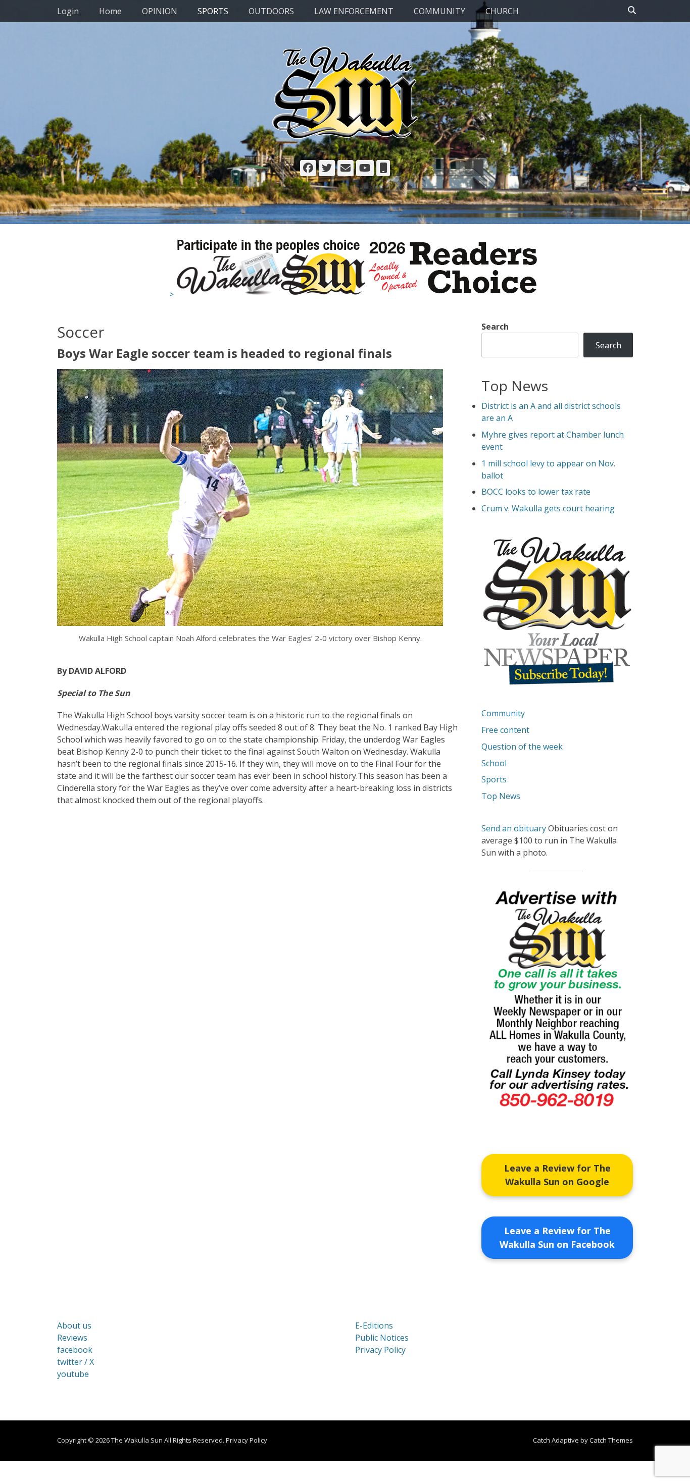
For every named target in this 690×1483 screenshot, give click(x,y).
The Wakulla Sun (137, 1440)
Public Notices (382, 1337)
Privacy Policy (380, 1349)
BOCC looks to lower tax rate (535, 491)
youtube (73, 1374)
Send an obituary (513, 828)
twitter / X (75, 1361)
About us (74, 1325)
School (494, 763)
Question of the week (522, 746)
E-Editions (374, 1325)
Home (110, 11)
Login (68, 11)
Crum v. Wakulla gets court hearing (548, 508)
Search (495, 326)
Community (503, 713)
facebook (74, 1349)
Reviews (72, 1337)
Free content (505, 729)
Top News (500, 796)
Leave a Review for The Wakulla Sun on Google (557, 1175)
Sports (494, 779)
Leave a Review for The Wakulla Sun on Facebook (557, 1237)
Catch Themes (611, 1440)
